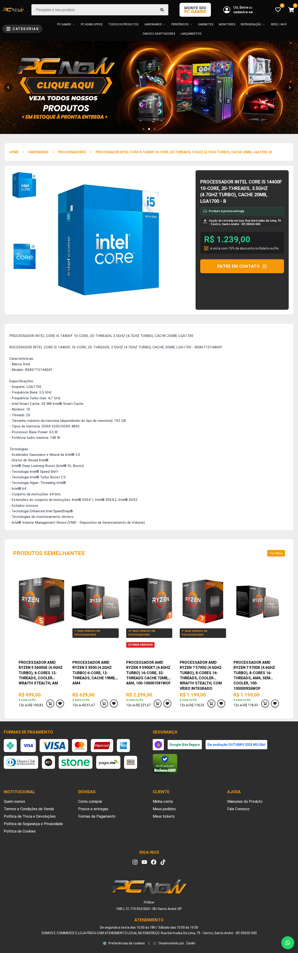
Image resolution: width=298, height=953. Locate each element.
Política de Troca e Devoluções (30, 816)
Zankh (190, 943)
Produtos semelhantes (49, 553)
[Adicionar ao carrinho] (50, 703)
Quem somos (14, 801)
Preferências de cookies (124, 943)
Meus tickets (164, 816)
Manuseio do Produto (244, 801)
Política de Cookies (20, 831)
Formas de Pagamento (96, 816)
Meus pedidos (164, 809)
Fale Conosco (238, 809)
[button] (143, 129)
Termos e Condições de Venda (29, 809)
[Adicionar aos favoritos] (60, 703)
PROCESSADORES (72, 152)
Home (14, 152)
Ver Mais (276, 553)
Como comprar (90, 801)
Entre (244, 7)
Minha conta (163, 801)
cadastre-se (243, 12)
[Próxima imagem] (289, 87)
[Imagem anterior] (8, 87)
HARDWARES (38, 152)
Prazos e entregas (93, 809)
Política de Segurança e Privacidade (33, 824)
